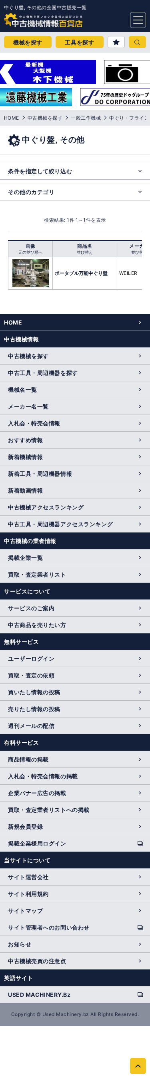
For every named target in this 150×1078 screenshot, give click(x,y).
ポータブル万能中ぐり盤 (81, 273)
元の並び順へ (30, 252)
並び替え (85, 252)
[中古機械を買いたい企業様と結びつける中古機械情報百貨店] (28, 17)
